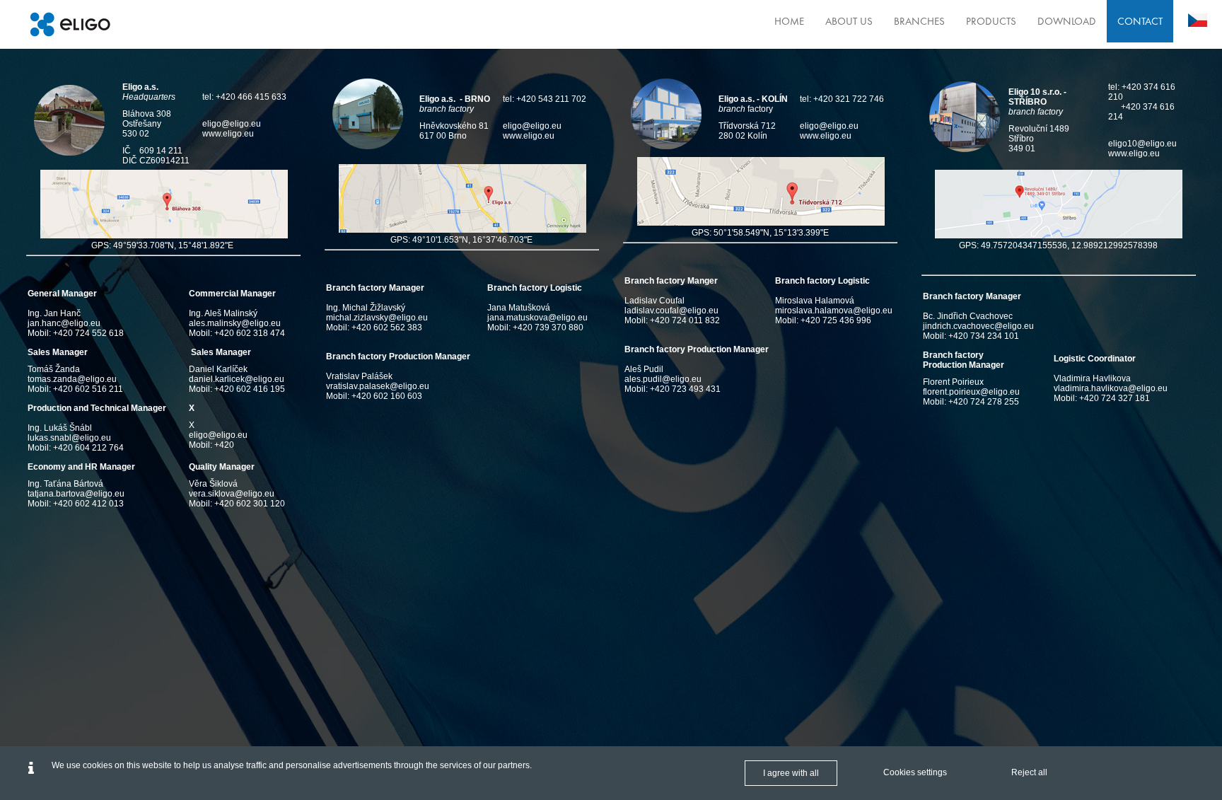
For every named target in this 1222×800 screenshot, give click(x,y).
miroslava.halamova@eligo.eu (833, 310)
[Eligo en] (70, 24)
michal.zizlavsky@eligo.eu (377, 318)
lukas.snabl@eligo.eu (69, 438)
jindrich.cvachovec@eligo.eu (978, 326)
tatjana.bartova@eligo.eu (76, 494)
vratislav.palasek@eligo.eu (377, 386)
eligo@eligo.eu (231, 124)
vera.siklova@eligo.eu (231, 494)
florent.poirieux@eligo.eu (971, 392)
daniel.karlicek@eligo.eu (236, 379)
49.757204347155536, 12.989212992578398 (1069, 245)
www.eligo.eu (228, 134)
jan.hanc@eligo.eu (64, 323)
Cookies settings (915, 772)
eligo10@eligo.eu (1142, 144)
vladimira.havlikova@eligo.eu (1111, 388)
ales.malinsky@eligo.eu (235, 323)
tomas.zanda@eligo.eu (72, 379)
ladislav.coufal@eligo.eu (671, 310)
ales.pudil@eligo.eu (663, 379)
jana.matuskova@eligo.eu (537, 318)
